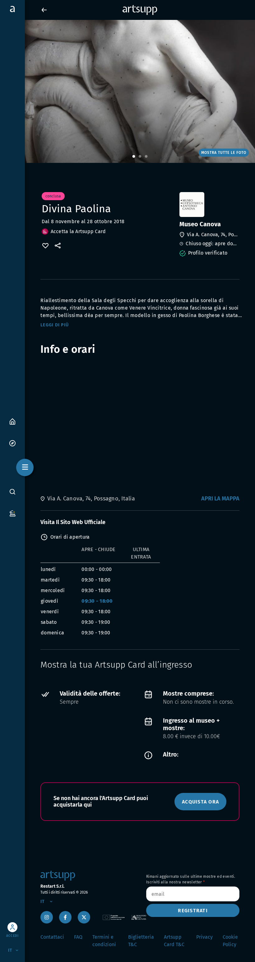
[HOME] (12, 421)
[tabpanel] (127, 91)
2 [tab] (140, 157)
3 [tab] (146, 157)
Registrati (193, 911)
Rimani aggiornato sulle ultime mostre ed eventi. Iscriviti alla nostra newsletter (190, 879)
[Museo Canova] (208, 204)
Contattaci (52, 937)
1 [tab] (134, 157)
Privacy (204, 937)
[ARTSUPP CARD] (12, 513)
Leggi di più (54, 325)
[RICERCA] (12, 492)
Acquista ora (200, 802)
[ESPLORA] (12, 443)
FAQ (78, 937)
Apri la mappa (220, 498)
